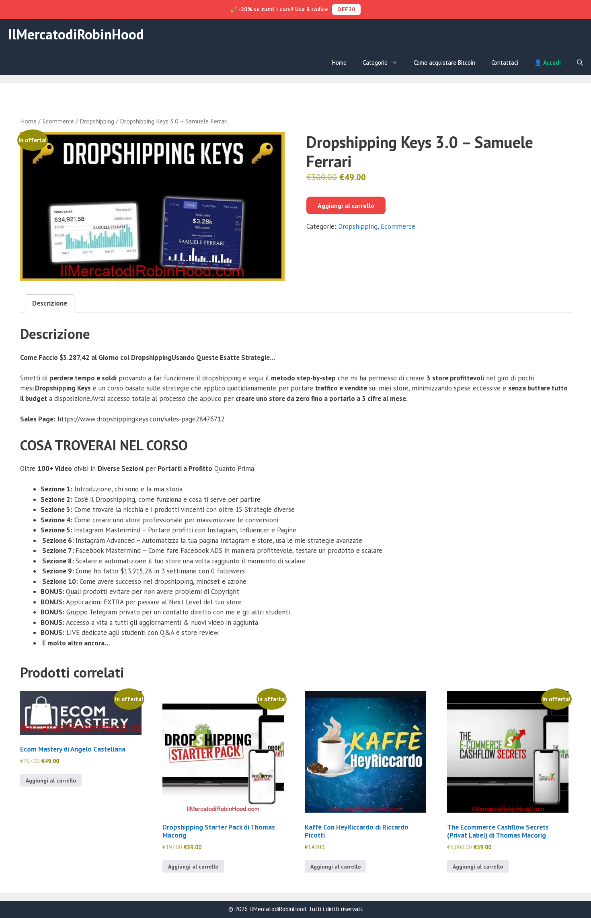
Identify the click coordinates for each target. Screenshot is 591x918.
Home (339, 62)
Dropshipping (97, 121)
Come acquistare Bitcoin (444, 62)
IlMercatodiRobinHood (76, 34)
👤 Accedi (547, 62)
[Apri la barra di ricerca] (580, 63)
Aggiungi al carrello (346, 205)
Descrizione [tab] (49, 303)
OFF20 (346, 9)
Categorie (375, 62)
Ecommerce (58, 121)
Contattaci (504, 62)
